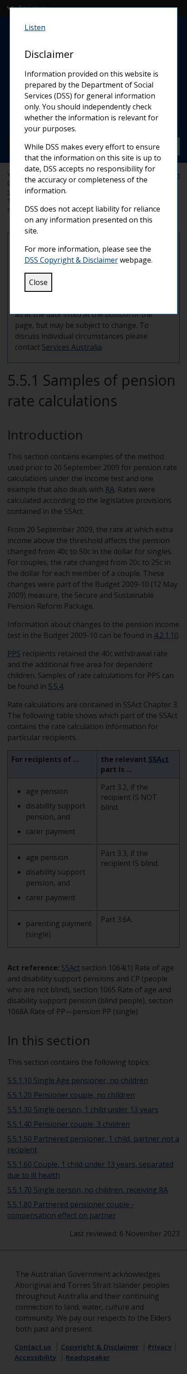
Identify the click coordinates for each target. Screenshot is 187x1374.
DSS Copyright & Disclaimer (71, 260)
